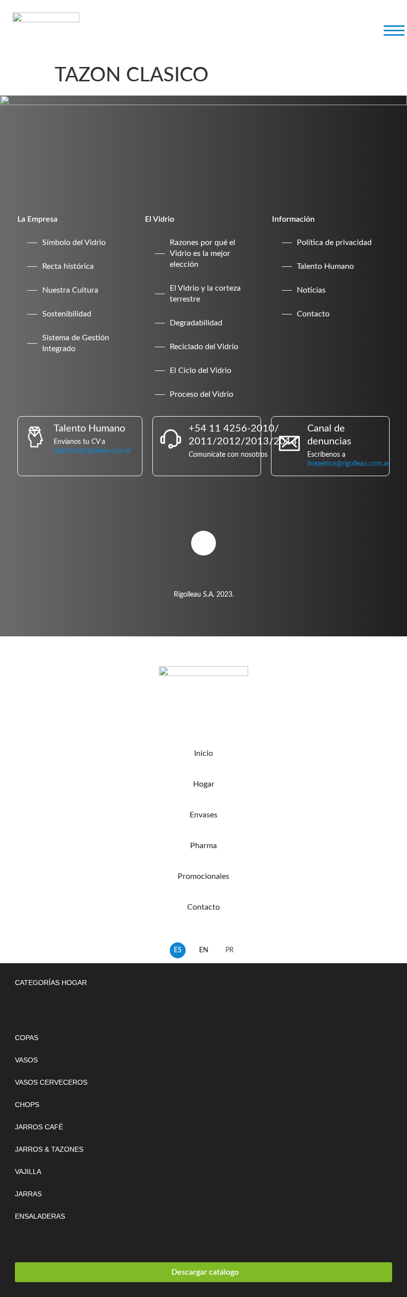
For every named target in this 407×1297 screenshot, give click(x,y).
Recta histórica (68, 266)
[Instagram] (203, 543)
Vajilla (28, 1171)
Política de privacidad (334, 243)
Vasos (26, 1060)
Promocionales (203, 876)
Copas (26, 1038)
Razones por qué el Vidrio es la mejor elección (202, 253)
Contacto (313, 314)
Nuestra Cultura (70, 290)
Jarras (28, 1194)
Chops (27, 1105)
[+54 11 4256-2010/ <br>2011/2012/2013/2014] (170, 439)
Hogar (203, 784)
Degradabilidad (196, 323)
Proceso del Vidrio (201, 394)
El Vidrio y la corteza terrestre (205, 293)
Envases (203, 815)
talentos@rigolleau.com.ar (93, 450)
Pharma (203, 846)
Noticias (311, 290)
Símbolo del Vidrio (74, 243)
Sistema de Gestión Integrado (75, 343)
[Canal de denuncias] (289, 443)
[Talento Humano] (35, 437)
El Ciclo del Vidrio (200, 370)
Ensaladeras (40, 1216)
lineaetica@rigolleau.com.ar (348, 463)
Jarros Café (39, 1127)
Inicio (203, 753)
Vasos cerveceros (51, 1082)
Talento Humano (325, 266)
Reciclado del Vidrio (204, 347)
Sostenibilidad (66, 314)
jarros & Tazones (49, 1149)
